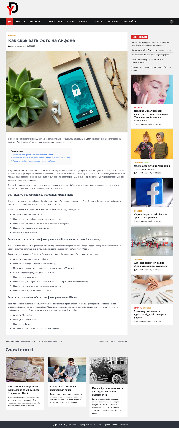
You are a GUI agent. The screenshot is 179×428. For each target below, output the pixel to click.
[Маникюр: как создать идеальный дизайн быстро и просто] (152, 289)
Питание (35, 21)
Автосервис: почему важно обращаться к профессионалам (147, 61)
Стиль (70, 21)
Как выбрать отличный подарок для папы (63, 388)
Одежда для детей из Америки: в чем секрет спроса (151, 49)
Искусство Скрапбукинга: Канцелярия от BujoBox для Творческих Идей (23, 390)
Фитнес (83, 21)
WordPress (124, 424)
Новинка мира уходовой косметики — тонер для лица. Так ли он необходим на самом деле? (150, 44)
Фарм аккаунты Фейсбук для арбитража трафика (150, 54)
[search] (171, 22)
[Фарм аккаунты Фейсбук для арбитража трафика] (152, 192)
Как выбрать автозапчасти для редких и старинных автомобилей (107, 391)
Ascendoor (100, 424)
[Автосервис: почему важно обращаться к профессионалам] (152, 241)
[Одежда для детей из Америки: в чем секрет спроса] (152, 144)
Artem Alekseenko (17, 46)
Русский (128, 21)
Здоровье (113, 21)
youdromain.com (73, 424)
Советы (98, 21)
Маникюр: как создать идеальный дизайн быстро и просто (151, 68)
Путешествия (54, 21)
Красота (20, 21)
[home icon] (9, 21)
